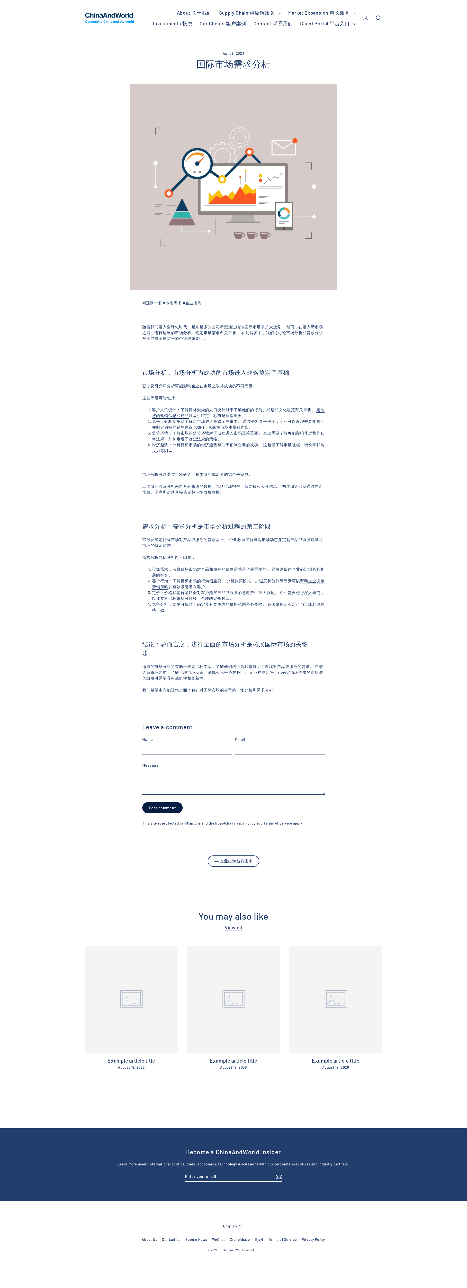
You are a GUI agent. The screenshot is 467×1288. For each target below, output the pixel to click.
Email (240, 739)
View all (233, 927)
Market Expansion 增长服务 (319, 13)
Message (150, 765)
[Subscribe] (278, 1177)
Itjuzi (259, 1239)
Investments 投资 (172, 23)
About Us (149, 1239)
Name (147, 739)
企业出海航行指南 (236, 861)
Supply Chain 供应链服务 (247, 13)
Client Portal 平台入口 (325, 23)
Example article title (131, 1060)
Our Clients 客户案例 (223, 23)
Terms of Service (278, 823)
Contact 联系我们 (273, 23)
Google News (196, 1239)
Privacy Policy (244, 823)
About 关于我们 (194, 13)
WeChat (218, 1239)
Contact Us (171, 1239)
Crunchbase (240, 1239)
